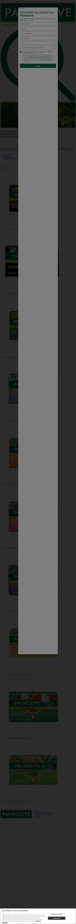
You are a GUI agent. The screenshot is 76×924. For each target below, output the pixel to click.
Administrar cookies (56, 914)
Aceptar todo (56, 918)
